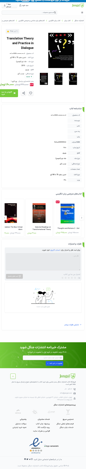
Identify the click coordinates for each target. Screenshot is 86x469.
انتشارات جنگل (79, 20)
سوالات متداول (20, 423)
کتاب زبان (67, 20)
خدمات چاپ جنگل (67, 427)
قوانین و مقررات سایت (41, 431)
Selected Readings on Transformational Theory (41, 228)
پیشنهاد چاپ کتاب (43, 423)
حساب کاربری (55, 250)
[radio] (62, 278)
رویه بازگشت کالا (44, 427)
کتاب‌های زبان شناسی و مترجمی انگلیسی (31, 20)
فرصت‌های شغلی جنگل (65, 423)
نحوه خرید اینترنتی (19, 427)
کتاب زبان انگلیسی (54, 20)
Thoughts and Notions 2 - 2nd (68, 228)
